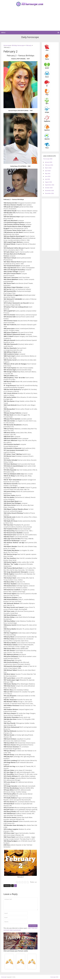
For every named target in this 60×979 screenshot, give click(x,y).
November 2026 (49, 190)
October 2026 (49, 187)
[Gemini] (47, 68)
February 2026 (49, 165)
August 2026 (48, 182)
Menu (3, 33)
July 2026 (47, 179)
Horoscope (3, 977)
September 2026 (49, 185)
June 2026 (47, 176)
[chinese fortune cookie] (21, 969)
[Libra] (47, 104)
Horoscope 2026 (47, 159)
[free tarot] (21, 949)
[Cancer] (47, 77)
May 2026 (47, 173)
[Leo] (47, 86)
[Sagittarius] (47, 121)
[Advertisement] (30, 20)
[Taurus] (47, 59)
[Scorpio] (47, 113)
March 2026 (48, 168)
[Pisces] (47, 139)
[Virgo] (47, 95)
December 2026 (49, 193)
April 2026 (48, 170)
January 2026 (48, 162)
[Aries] (47, 50)
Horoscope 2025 (54, 977)
